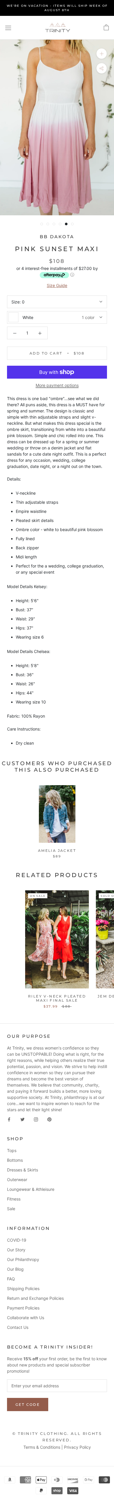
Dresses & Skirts (22, 1169)
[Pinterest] (49, 1119)
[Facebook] (9, 1119)
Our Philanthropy (23, 1259)
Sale (11, 1208)
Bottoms (15, 1160)
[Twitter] (22, 1119)
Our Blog (15, 1269)
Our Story (16, 1249)
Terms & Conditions (41, 1447)
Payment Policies (23, 1307)
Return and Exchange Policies (35, 1298)
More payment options (57, 385)
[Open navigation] (8, 28)
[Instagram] (36, 1119)
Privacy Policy (77, 1447)
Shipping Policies (23, 1288)
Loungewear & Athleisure (30, 1189)
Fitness (13, 1198)
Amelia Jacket (57, 850)
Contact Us (17, 1327)
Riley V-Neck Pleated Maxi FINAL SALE (57, 998)
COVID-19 (16, 1240)
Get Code (27, 1404)
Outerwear (17, 1179)
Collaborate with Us (25, 1317)
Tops (11, 1150)
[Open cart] (106, 28)
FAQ (11, 1278)
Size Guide (57, 285)
